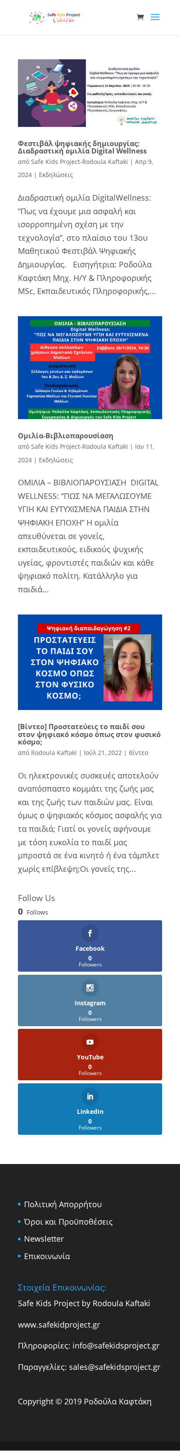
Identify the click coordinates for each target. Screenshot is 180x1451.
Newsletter (44, 1238)
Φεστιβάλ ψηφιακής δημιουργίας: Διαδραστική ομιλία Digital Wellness (82, 147)
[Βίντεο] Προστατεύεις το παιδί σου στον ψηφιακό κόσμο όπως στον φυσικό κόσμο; (89, 734)
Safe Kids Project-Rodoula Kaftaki (79, 161)
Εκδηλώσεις (56, 175)
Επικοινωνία (47, 1256)
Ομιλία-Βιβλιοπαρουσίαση (66, 435)
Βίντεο (138, 752)
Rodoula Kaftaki (54, 752)
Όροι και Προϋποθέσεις (68, 1221)
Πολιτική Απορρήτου (63, 1204)
